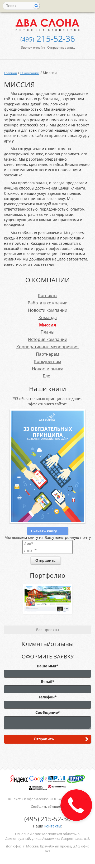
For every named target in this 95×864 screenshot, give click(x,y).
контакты (52, 826)
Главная (10, 73)
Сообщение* (47, 712)
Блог (47, 376)
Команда (48, 317)
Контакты (47, 295)
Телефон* (47, 696)
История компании (47, 339)
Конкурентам (47, 361)
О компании (29, 73)
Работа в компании (48, 303)
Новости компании (47, 310)
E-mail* (47, 681)
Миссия (47, 325)
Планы (47, 332)
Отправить (45, 560)
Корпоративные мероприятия (47, 347)
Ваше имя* (47, 665)
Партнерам (47, 354)
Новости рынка (47, 369)
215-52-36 (47, 38)
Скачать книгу (44, 531)
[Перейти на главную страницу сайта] (47, 24)
